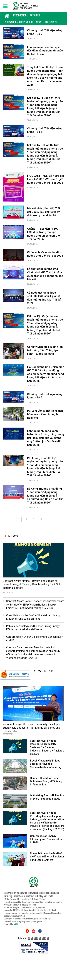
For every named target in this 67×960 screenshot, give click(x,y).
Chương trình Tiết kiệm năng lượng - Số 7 (45, 32)
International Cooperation (18, 22)
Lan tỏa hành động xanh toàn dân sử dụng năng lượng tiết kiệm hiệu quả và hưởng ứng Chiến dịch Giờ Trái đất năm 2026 (45, 437)
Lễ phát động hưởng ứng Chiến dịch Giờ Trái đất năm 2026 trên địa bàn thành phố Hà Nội (45, 274)
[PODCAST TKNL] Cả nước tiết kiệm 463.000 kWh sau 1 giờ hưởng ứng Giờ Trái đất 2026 (45, 179)
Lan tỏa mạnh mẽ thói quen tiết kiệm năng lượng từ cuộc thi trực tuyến (45, 51)
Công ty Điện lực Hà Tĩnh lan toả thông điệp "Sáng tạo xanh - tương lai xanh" (45, 350)
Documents (51, 22)
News (38, 22)
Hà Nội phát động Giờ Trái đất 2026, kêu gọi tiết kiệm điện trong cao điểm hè (43, 212)
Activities (35, 15)
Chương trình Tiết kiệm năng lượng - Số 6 (45, 130)
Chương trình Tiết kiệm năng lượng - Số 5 (45, 396)
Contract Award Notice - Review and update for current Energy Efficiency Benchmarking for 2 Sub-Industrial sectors (32, 584)
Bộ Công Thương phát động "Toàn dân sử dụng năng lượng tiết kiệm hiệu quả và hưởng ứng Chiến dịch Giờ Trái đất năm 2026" (45, 495)
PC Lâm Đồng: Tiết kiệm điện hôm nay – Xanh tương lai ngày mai (45, 414)
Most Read (43, 671)
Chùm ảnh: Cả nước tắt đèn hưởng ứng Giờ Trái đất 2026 (45, 254)
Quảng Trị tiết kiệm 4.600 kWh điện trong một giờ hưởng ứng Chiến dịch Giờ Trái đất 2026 (43, 234)
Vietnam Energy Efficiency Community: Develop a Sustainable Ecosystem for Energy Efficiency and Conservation (31, 728)
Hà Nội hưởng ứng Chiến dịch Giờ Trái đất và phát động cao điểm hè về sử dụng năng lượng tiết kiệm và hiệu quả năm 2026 (45, 374)
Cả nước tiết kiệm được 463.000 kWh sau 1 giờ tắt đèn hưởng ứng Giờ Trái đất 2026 (44, 298)
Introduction (19, 15)
